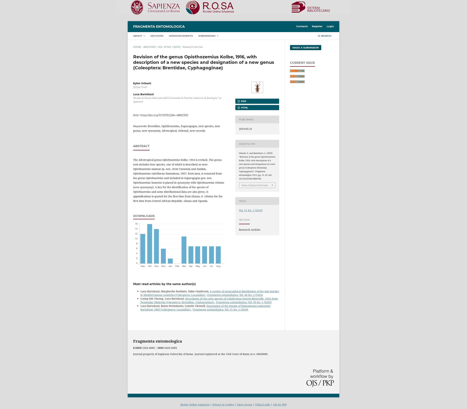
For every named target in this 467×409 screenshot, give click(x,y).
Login (330, 26)
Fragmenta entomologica (159, 27)
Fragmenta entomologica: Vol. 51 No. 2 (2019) (220, 309)
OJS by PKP (280, 404)
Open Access (244, 404)
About (138, 35)
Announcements (181, 35)
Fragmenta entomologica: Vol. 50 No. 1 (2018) (244, 302)
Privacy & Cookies (223, 404)
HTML (244, 107)
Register (317, 26)
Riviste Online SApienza (194, 404)
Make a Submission (305, 47)
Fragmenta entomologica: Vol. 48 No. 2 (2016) (235, 295)
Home (137, 46)
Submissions (207, 35)
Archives (156, 35)
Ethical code (262, 404)
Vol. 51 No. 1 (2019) (169, 46)
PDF (243, 101)
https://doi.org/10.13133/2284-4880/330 (164, 115)
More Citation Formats (255, 185)
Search (325, 35)
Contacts (302, 26)
